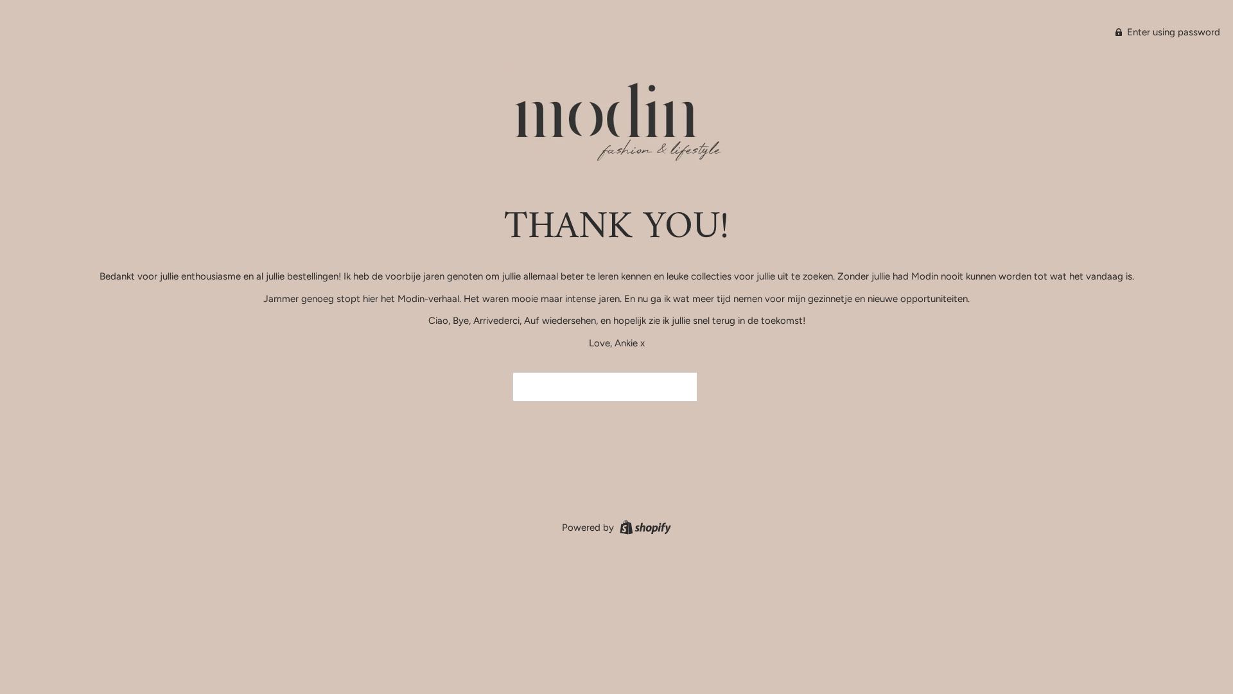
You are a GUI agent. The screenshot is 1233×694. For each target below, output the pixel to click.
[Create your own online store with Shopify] (643, 527)
